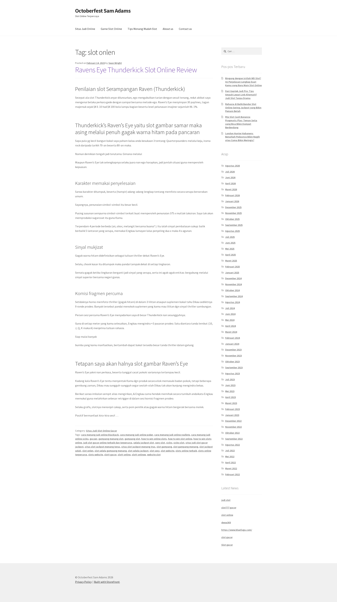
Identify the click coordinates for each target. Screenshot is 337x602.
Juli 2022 (230, 450)
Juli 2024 (230, 308)
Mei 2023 (229, 391)
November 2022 (233, 426)
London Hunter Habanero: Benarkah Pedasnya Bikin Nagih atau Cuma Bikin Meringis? (242, 137)
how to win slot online (180, 438)
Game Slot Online (111, 29)
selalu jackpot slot (143, 442)
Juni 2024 (230, 314)
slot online (227, 515)
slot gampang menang (185, 446)
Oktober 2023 (232, 361)
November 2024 (233, 284)
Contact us (185, 29)
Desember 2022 (233, 420)
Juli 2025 (230, 237)
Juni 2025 (230, 242)
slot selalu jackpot (138, 450)
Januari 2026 (232, 201)
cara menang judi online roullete (172, 434)
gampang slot (132, 438)
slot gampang (164, 446)
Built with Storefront (107, 582)
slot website (167, 450)
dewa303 (226, 522)
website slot (154, 454)
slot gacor (227, 537)
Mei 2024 (229, 320)
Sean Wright (115, 63)
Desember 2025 (233, 207)
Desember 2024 (233, 278)
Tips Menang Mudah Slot (142, 29)
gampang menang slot (110, 438)
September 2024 (234, 296)
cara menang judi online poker (136, 434)
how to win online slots (154, 438)
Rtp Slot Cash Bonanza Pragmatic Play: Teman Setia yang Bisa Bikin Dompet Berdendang (241, 122)
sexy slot (160, 442)
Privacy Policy (83, 582)
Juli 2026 (230, 171)
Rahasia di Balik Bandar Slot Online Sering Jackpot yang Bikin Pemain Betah (243, 107)
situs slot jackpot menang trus (138, 446)
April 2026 (230, 183)
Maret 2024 (231, 331)
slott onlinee (139, 454)
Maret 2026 (231, 189)
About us (168, 29)
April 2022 (230, 462)
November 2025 (233, 213)
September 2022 (234, 438)
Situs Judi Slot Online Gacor (101, 430)
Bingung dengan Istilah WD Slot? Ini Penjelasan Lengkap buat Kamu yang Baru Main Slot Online (243, 82)
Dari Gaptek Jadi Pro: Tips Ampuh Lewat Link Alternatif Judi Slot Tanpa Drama (241, 95)
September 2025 (234, 225)
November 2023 (233, 355)
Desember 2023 (233, 349)
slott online (124, 454)
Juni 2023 (230, 385)
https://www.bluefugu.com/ (236, 529)
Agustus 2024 (232, 302)
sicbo (169, 442)
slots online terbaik (186, 450)
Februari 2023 (232, 409)
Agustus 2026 (232, 165)
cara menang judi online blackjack (100, 434)
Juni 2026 (230, 177)
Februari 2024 (232, 337)
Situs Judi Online (85, 29)
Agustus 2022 (232, 444)
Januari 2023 (232, 415)
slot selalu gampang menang (111, 450)
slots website (95, 454)
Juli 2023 (230, 379)
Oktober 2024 (232, 290)
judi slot (225, 500)
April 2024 (230, 326)
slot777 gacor (228, 507)
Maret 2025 (231, 260)
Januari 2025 (232, 272)
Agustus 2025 (232, 231)
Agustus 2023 (232, 373)
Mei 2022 (229, 456)
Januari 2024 (232, 343)
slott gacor (110, 454)
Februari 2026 (232, 195)
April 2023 (230, 397)
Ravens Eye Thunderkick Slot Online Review (136, 69)
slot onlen (87, 450)
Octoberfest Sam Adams (103, 10)
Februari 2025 (232, 266)
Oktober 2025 (232, 219)
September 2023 (234, 367)
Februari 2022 (232, 474)
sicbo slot (178, 442)
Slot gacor (227, 544)
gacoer (93, 438)
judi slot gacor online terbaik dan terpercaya (107, 442)
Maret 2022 (231, 468)
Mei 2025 (229, 248)
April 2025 (230, 254)
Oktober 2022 (232, 432)
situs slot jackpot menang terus (102, 446)
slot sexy (155, 450)
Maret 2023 (231, 403)
